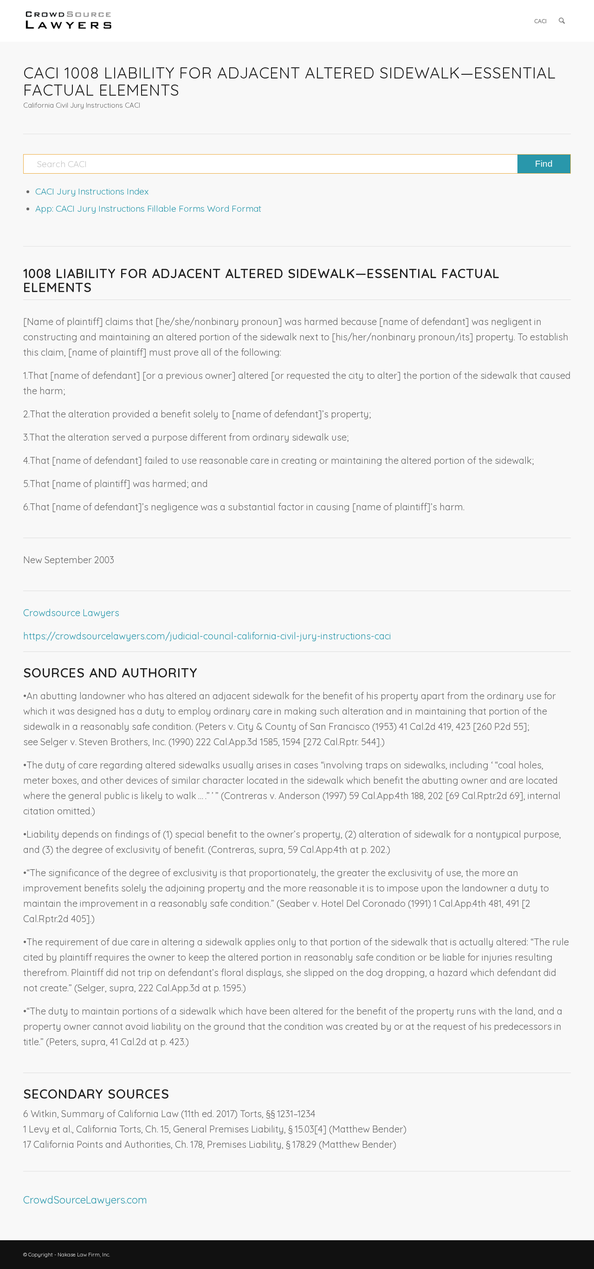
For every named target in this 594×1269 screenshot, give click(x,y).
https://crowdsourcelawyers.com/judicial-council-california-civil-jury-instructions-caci (207, 636)
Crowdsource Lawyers (71, 612)
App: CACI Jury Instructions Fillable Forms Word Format (148, 208)
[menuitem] (540, 21)
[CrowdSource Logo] (68, 21)
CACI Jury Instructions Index (91, 191)
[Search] (562, 21)
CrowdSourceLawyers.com (85, 1199)
